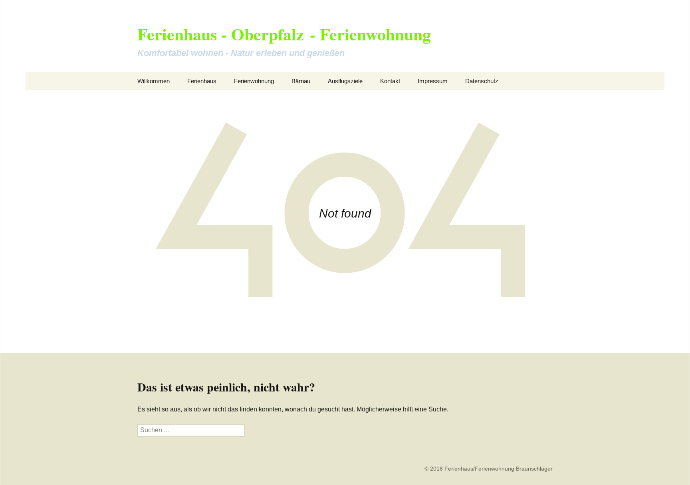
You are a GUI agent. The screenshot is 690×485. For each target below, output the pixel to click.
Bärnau (300, 81)
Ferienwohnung (254, 81)
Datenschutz (481, 81)
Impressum (433, 81)
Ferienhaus (201, 81)
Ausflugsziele (345, 81)
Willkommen (153, 81)
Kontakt (390, 81)
